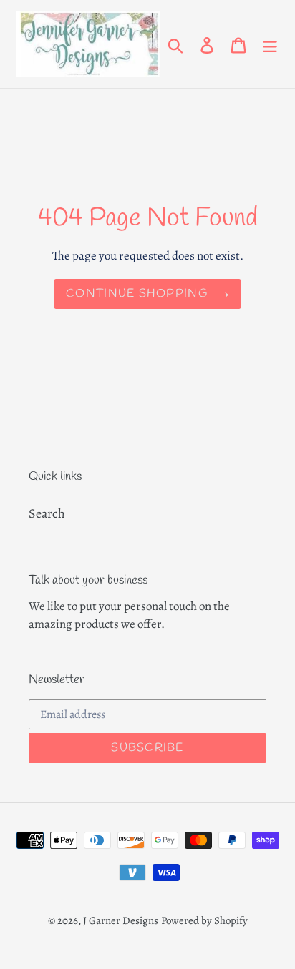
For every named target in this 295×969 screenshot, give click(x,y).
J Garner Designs (120, 920)
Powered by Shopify (204, 920)
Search (47, 513)
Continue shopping (137, 293)
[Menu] (270, 44)
